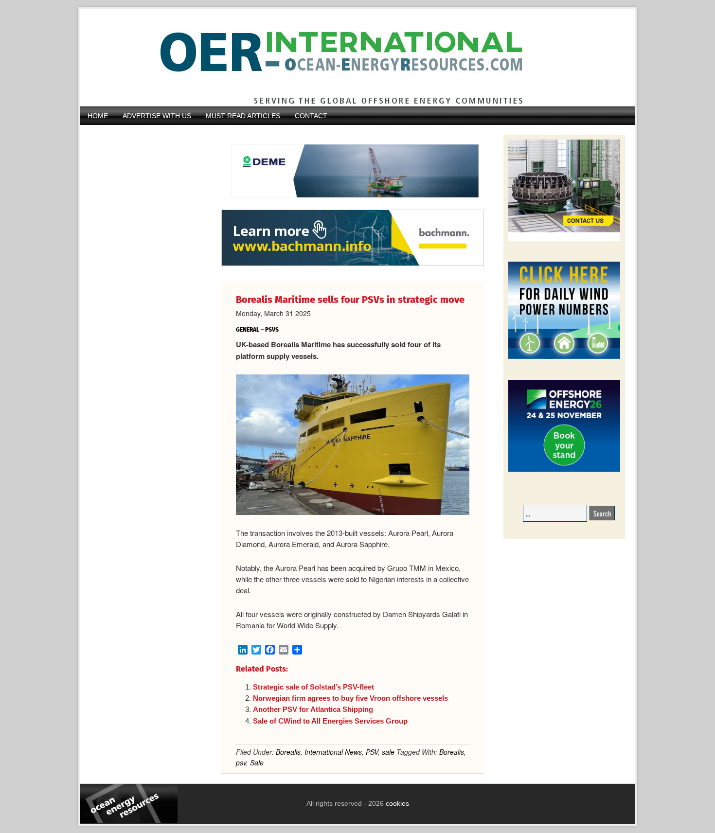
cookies (396, 803)
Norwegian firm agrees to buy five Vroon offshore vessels (350, 698)
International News (333, 752)
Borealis (288, 752)
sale (388, 752)
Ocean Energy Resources (350, 58)
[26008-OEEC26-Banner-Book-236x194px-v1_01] (564, 470)
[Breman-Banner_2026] (564, 239)
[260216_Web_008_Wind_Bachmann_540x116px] (352, 264)
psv (241, 762)
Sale (257, 762)
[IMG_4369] (352, 205)
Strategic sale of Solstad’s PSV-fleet (313, 687)
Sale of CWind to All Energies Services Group (330, 721)
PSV (372, 752)
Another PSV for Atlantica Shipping (313, 709)
